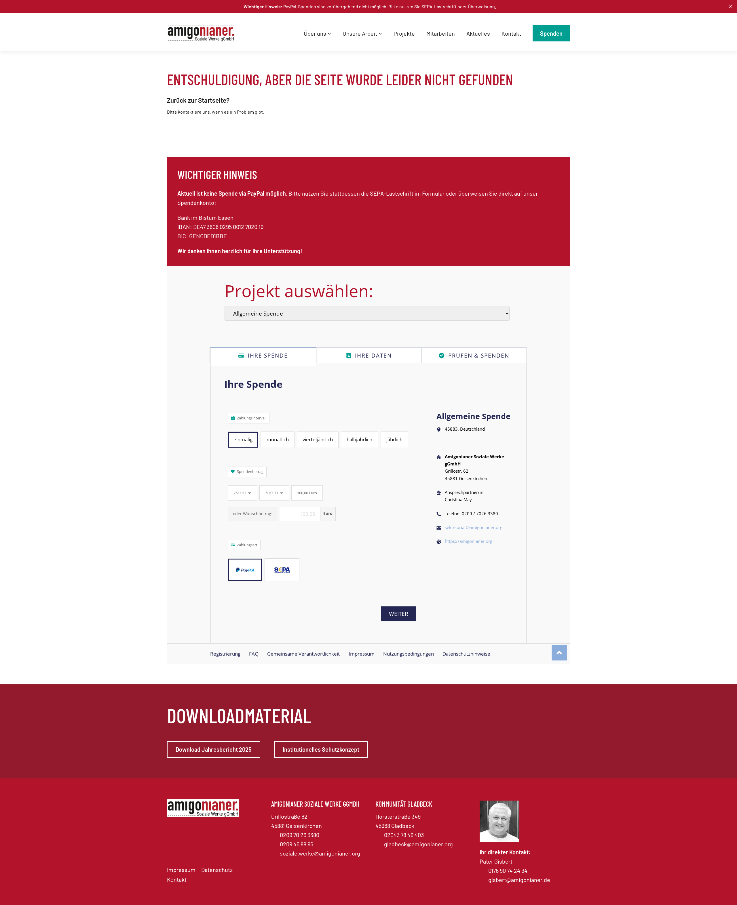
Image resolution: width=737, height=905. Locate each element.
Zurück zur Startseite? (198, 100)
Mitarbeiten (440, 33)
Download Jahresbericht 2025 (214, 749)
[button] (731, 6)
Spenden (551, 33)
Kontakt (511, 33)
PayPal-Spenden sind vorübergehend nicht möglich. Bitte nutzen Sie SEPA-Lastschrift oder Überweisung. (370, 6)
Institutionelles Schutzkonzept (321, 749)
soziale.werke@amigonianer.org (320, 853)
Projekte (404, 33)
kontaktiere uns (194, 111)
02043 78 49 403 (404, 834)
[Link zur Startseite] (203, 33)
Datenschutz (217, 869)
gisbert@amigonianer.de (519, 879)
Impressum (181, 869)
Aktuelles (478, 33)
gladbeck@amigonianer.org (418, 844)
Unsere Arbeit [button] (360, 33)
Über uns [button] (315, 33)
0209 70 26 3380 (299, 834)
